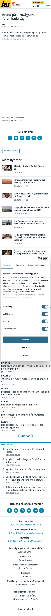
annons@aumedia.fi (33, 533)
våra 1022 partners (17, 277)
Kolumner (6, 376)
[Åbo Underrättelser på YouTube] (29, 510)
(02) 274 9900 (17, 524)
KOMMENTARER (11, 151)
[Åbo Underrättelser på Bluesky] (16, 510)
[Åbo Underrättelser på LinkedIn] (35, 510)
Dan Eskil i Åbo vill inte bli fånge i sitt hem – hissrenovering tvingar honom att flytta (27, 480)
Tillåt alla (25, 340)
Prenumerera (38, 2)
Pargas (5, 402)
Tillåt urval (25, 347)
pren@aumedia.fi (33, 524)
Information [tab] (19, 265)
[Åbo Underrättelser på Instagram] (22, 510)
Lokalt (4, 389)
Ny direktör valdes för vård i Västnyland (25, 471)
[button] (37, 6)
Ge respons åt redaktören (14, 118)
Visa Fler (25, 436)
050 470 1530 (15, 541)
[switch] (45, 314)
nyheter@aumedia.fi (33, 541)
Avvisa (25, 355)
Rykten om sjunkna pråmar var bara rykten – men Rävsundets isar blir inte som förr (27, 490)
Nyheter (5, 363)
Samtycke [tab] (7, 265)
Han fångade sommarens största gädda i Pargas (26, 452)
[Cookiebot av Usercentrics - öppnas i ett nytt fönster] (38, 258)
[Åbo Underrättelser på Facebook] (9, 510)
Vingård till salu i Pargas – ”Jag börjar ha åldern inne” (25, 462)
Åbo (3, 412)
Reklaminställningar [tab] (36, 265)
